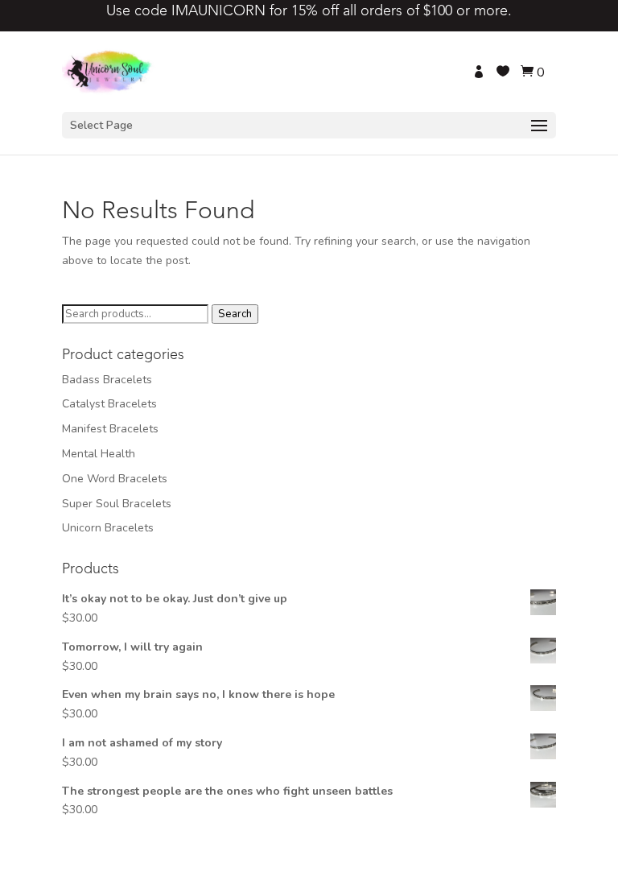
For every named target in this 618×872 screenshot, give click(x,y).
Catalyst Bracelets (109, 403)
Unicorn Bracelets (108, 527)
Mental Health (98, 453)
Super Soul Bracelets (116, 503)
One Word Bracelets (114, 478)
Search (235, 314)
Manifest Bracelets (110, 428)
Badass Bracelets (107, 379)
